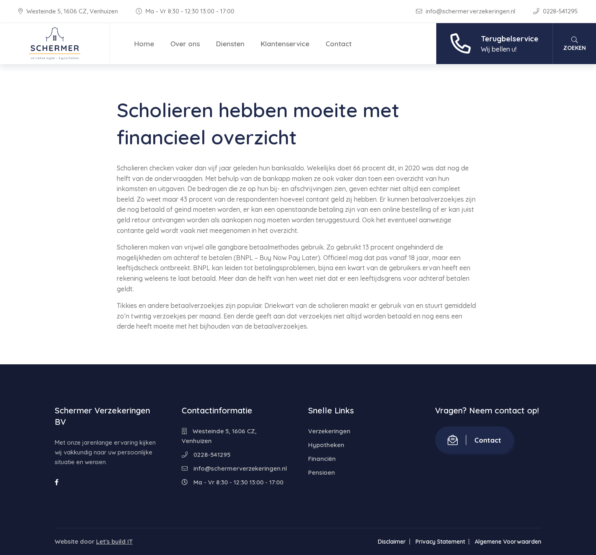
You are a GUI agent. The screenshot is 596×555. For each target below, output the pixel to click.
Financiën (322, 458)
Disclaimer (392, 541)
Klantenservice (285, 43)
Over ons (185, 43)
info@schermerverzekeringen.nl (470, 11)
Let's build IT (114, 541)
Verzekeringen (329, 431)
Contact (339, 43)
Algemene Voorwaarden (508, 541)
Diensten (230, 43)
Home (144, 43)
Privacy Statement (440, 541)
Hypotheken (326, 445)
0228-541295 (559, 11)
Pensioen (321, 472)
